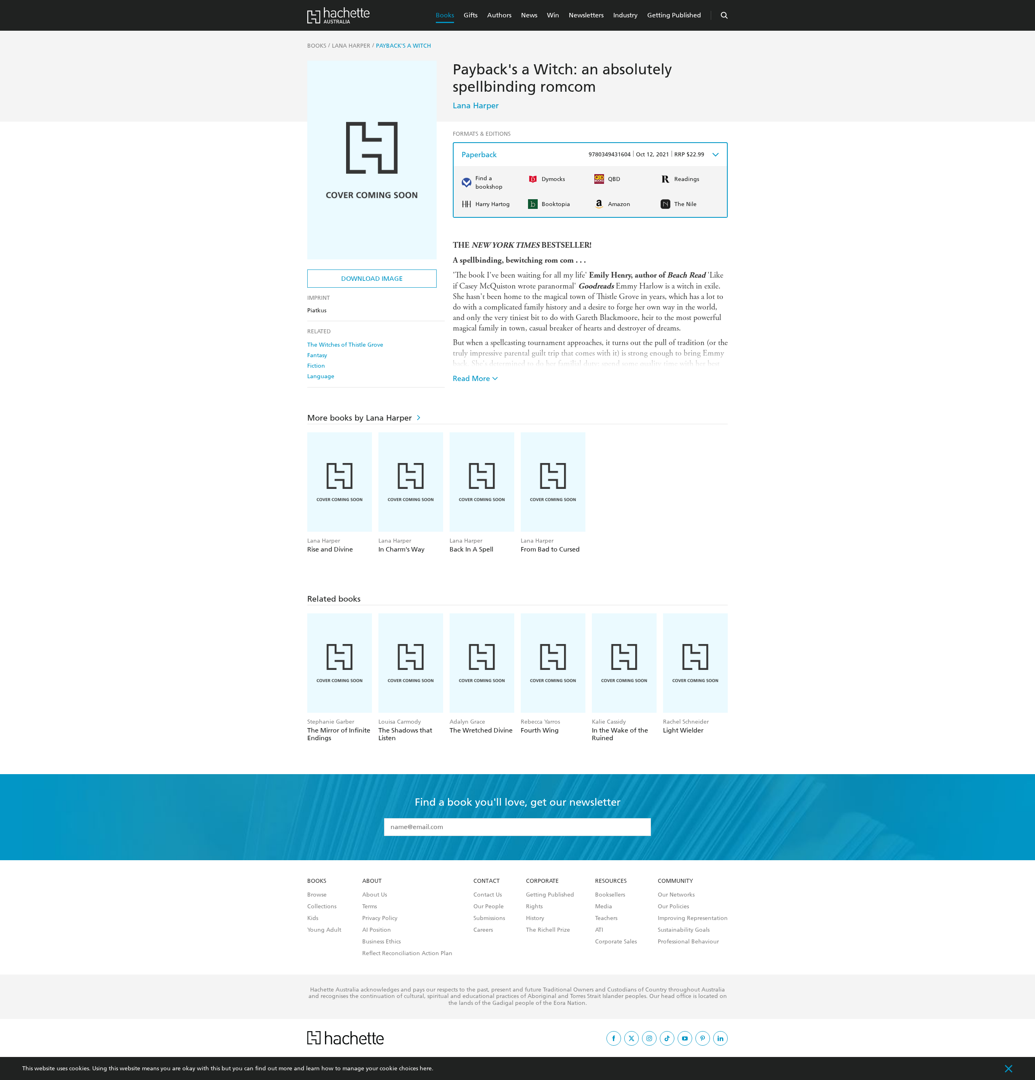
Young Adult (324, 930)
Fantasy (317, 355)
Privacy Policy (379, 918)
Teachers (606, 918)
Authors (499, 15)
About (372, 881)
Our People (488, 906)
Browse (317, 895)
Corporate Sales (616, 942)
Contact (486, 881)
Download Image (372, 278)
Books (445, 15)
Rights (534, 906)
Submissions (489, 918)
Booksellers (610, 895)
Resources (611, 881)
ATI (599, 930)
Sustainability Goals (684, 930)
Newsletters (586, 15)
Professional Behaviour (688, 942)
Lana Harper (476, 105)
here (426, 1068)
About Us (374, 895)
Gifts (470, 15)
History (535, 918)
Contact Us (487, 895)
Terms (369, 906)
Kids (312, 918)
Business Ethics (381, 942)
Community (675, 881)
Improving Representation (693, 918)
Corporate (542, 881)
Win (553, 15)
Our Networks (676, 895)
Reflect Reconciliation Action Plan (407, 953)
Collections (321, 906)
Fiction (316, 365)
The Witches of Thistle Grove (345, 344)
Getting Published (674, 15)
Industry (625, 15)
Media (603, 906)
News (529, 15)
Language (320, 376)
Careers (483, 930)
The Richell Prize (548, 930)
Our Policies (673, 906)
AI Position (376, 930)
